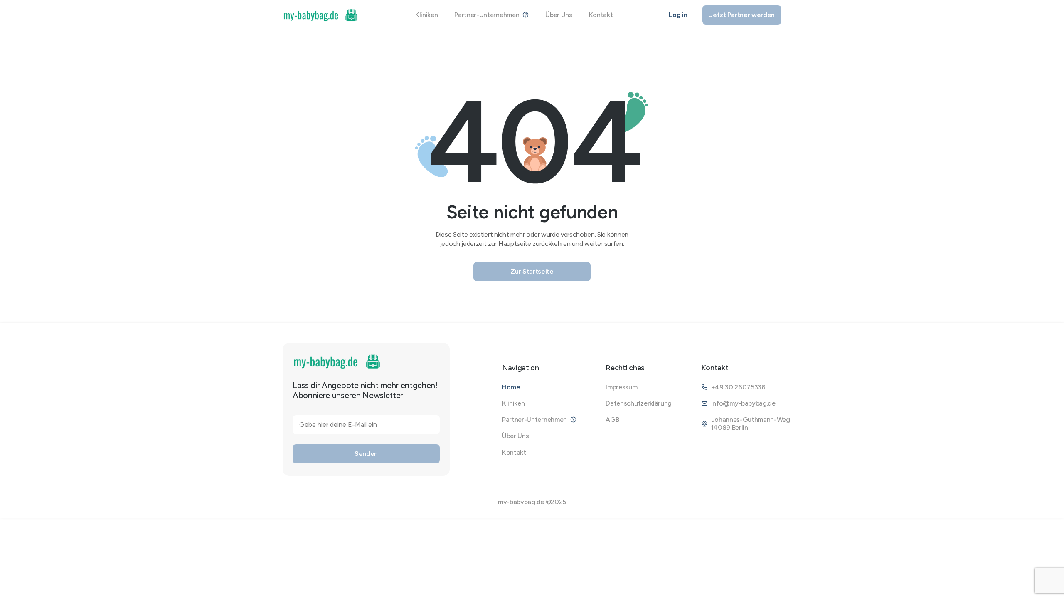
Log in (678, 15)
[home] (321, 14)
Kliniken (426, 15)
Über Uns (558, 15)
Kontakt (601, 15)
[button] (491, 15)
